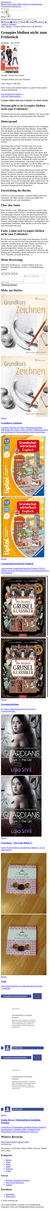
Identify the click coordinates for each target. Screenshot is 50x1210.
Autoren (9, 1185)
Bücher (4, 4)
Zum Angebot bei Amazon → (12, 94)
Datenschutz (10, 1196)
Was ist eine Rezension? (15, 1183)
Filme (9, 4)
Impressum (10, 1194)
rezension (6, 2)
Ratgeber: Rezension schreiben (17, 1180)
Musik (14, 4)
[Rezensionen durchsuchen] (2, 13)
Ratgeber (38, 4)
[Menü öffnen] (6, 12)
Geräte (32, 4)
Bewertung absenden (9, 285)
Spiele (19, 4)
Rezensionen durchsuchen (11, 6)
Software (26, 4)
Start (2, 26)
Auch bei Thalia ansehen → (11, 96)
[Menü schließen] (8, 16)
